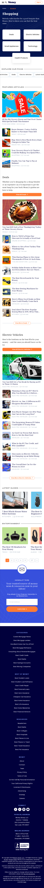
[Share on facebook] (15, 809)
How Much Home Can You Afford (22, 644)
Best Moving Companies (22, 666)
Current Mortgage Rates (22, 636)
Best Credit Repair (22, 685)
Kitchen (15, 314)
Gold (14, 134)
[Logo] (12, 2)
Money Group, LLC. (19, 858)
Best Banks (22, 659)
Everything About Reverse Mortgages (22, 651)
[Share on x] (19, 809)
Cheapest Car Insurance (22, 697)
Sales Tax (16, 144)
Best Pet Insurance (22, 749)
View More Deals (21, 323)
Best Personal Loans (22, 689)
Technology (32, 46)
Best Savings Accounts (22, 663)
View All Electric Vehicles (21, 349)
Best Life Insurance (22, 704)
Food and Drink (8, 124)
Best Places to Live (22, 738)
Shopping (13, 8)
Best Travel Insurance (22, 746)
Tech (4, 552)
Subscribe (21, 609)
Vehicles (15, 272)
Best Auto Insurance (22, 693)
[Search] (6, 2)
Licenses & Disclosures (22, 787)
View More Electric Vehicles (21, 478)
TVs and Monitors (20, 262)
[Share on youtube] (28, 809)
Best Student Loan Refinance (22, 682)
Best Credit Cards (22, 655)
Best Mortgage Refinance (22, 648)
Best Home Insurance (22, 700)
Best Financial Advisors (22, 712)
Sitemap (22, 794)
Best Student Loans (22, 678)
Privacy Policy (22, 772)
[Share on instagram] (23, 809)
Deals (11, 34)
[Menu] (3, 2)
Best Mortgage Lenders (22, 640)
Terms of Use (22, 776)
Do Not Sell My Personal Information (22, 780)
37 (32, 560)
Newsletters (22, 723)
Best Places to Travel (22, 742)
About (22, 761)
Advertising (22, 791)
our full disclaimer (29, 874)
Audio (34, 552)
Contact (22, 765)
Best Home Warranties (22, 708)
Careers (22, 798)
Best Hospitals (22, 734)
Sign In (39, 2)
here (24, 882)
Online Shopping (19, 241)
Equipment (37, 516)
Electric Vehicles (32, 34)
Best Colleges (22, 731)
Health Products (21, 58)
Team (22, 768)
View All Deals (21, 194)
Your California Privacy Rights (22, 783)
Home (4, 8)
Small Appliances (11, 46)
